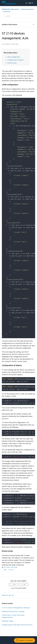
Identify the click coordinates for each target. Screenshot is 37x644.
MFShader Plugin (7, 621)
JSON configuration (13, 57)
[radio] (13, 584)
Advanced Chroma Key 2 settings (13, 611)
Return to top (7, 595)
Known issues (12, 63)
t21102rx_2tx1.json (10, 567)
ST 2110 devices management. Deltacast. (16, 608)
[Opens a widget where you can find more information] (24, 640)
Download (11, 570)
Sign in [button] (31, 3)
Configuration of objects (15, 60)
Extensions (7, 11)
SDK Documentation (27, 9)
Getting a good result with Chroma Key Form (17, 625)
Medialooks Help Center (10, 9)
